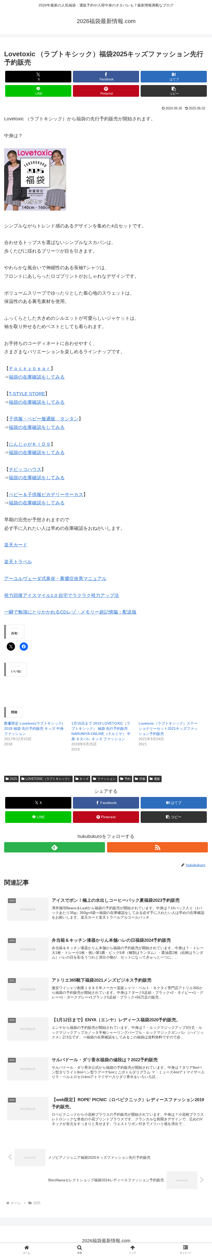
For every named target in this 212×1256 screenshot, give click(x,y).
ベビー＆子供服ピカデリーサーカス (46, 494)
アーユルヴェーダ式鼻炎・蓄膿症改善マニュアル (55, 578)
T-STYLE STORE (27, 393)
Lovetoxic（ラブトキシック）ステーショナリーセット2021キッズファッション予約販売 (168, 728)
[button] (174, 91)
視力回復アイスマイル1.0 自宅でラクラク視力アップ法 (61, 595)
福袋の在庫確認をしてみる (37, 377)
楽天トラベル (18, 561)
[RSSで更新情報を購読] (157, 847)
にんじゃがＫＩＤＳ (30, 444)
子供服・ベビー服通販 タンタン (44, 418)
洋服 (142, 779)
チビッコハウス (25, 469)
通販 (157, 779)
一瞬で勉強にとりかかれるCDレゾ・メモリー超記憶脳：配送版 (70, 612)
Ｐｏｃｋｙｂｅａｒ (30, 368)
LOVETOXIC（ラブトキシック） (48, 779)
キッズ (84, 779)
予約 (127, 779)
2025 (13, 779)
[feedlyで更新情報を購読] (54, 847)
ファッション (106, 779)
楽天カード (15, 544)
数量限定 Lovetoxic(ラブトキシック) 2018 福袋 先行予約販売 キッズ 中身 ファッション (34, 728)
